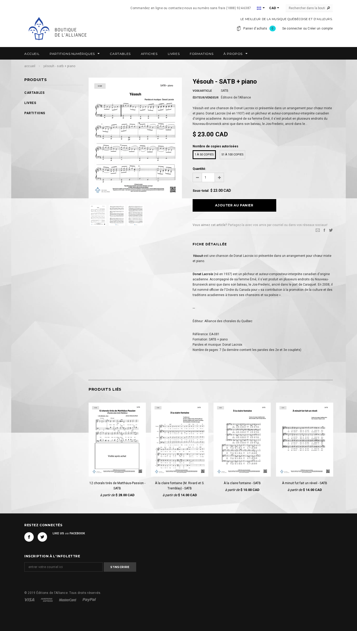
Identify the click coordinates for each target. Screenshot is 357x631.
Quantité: (199, 169)
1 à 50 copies (204, 154)
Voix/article (202, 90)
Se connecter (292, 28)
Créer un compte (320, 28)
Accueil (30, 66)
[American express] (47, 599)
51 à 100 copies (232, 154)
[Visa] (29, 599)
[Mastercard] (68, 599)
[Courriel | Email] (318, 230)
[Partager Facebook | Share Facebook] (324, 230)
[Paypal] (89, 599)
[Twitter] (331, 230)
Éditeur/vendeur (205, 97)
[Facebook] (29, 537)
